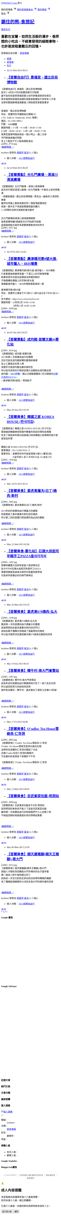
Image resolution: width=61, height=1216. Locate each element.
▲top (3, 163)
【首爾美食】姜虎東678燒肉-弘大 (32, 611)
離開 (16, 1212)
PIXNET (13, 1175)
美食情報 (24, 53)
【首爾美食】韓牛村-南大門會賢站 (33, 670)
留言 (26, 152)
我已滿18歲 (7, 1212)
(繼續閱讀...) (7, 147)
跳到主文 (5, 29)
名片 (9, 65)
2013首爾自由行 (27, 158)
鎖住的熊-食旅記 (17, 21)
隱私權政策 (50, 1175)
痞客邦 (20, 152)
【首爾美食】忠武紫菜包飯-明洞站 (33, 796)
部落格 (10, 62)
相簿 (9, 59)
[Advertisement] (30, 952)
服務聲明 (30, 1178)
